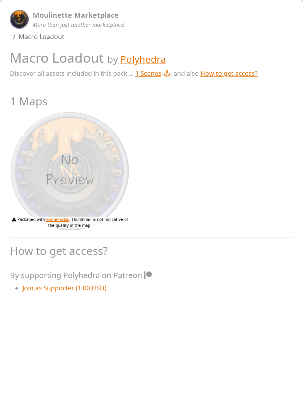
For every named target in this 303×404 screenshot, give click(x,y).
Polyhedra (143, 58)
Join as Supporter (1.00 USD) (64, 288)
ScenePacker (57, 219)
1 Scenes (148, 73)
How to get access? (229, 73)
